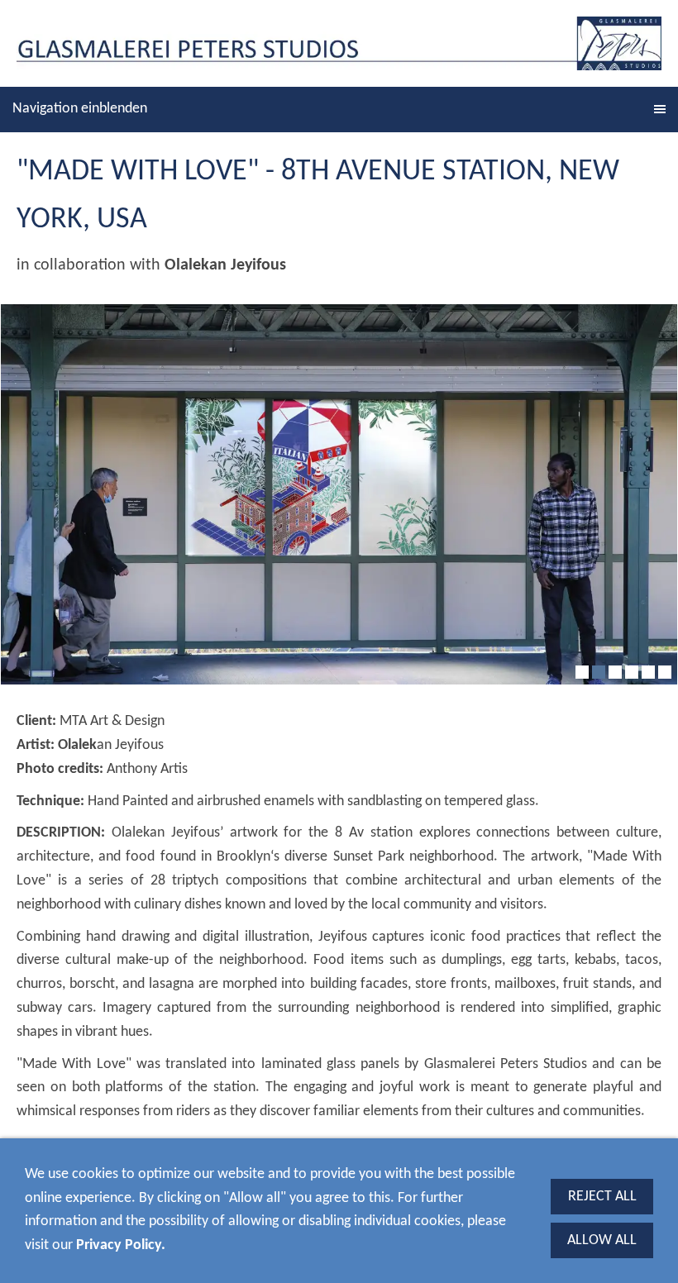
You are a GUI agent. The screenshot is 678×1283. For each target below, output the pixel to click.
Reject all (602, 1196)
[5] (648, 672)
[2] (598, 672)
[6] (664, 672)
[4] (631, 672)
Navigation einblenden (79, 109)
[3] (615, 672)
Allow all (602, 1240)
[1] (582, 672)
